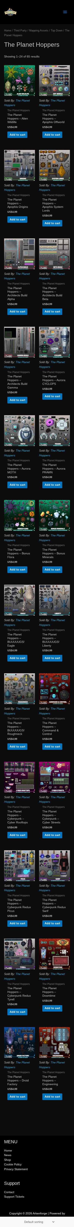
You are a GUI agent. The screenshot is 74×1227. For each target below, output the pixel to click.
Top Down (56, 30)
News (7, 1155)
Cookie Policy (13, 1164)
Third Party (20, 30)
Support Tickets (14, 1196)
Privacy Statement (16, 1169)
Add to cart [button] (17, 134)
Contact (9, 1192)
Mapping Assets (38, 30)
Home (7, 30)
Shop (7, 1159)
